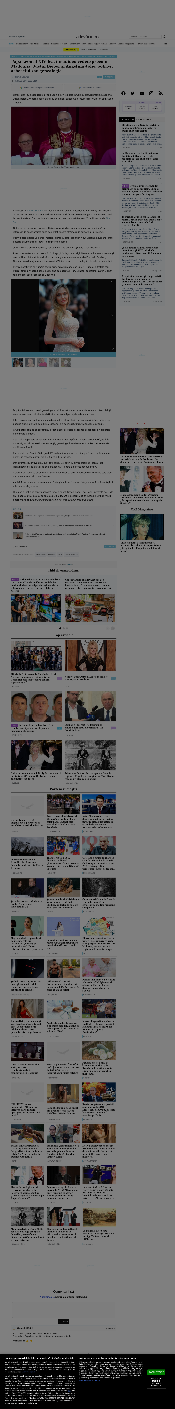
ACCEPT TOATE (156, 1372)
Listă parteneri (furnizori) (89, 1380)
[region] (87, 1381)
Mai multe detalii (28, 1372)
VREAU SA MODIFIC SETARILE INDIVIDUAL (156, 1382)
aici (69, 1391)
